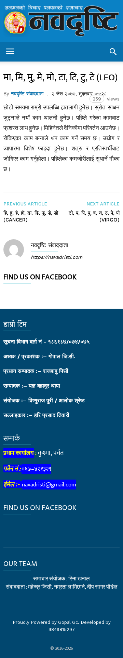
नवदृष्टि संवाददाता (27, 94)
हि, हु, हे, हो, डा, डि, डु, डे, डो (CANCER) (30, 216)
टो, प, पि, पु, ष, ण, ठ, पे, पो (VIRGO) (94, 216)
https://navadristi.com (56, 257)
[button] (113, 52)
